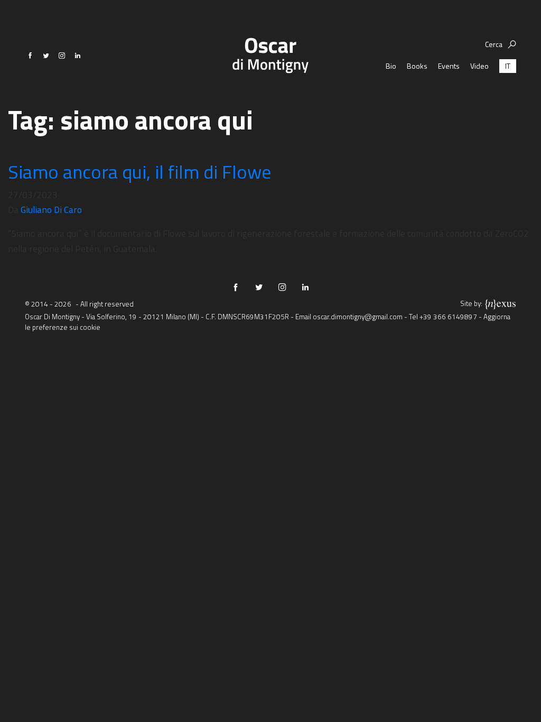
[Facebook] (30, 55)
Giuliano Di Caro (51, 209)
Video (479, 65)
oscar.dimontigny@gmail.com (358, 316)
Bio (391, 65)
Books (417, 65)
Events (449, 65)
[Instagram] (62, 55)
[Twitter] (46, 55)
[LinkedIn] (77, 55)
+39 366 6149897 (448, 316)
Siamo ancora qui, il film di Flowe (139, 171)
